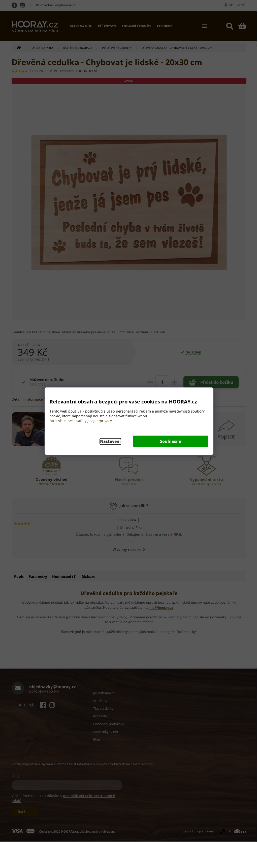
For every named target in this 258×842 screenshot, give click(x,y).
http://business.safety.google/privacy (81, 420)
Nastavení (110, 441)
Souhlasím (170, 441)
